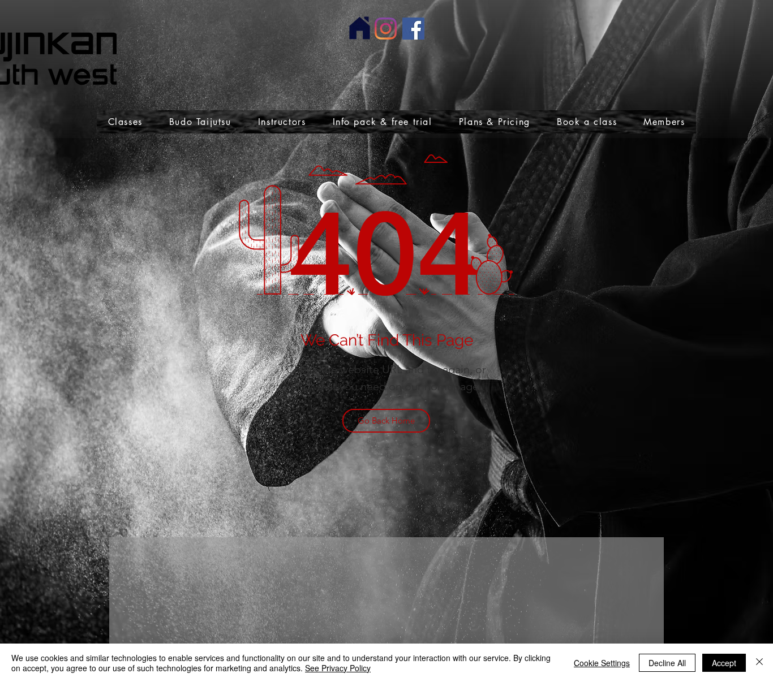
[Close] (759, 663)
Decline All (667, 662)
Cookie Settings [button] (602, 662)
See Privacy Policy (338, 668)
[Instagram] (386, 29)
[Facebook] (413, 29)
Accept (724, 662)
